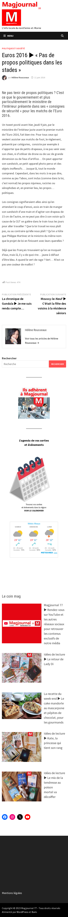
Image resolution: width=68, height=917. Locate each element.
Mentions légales (12, 893)
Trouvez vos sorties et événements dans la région (34, 507)
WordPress (22, 912)
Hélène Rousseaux (20, 77)
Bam (34, 912)
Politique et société (13, 48)
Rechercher (9, 358)
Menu (10, 35)
